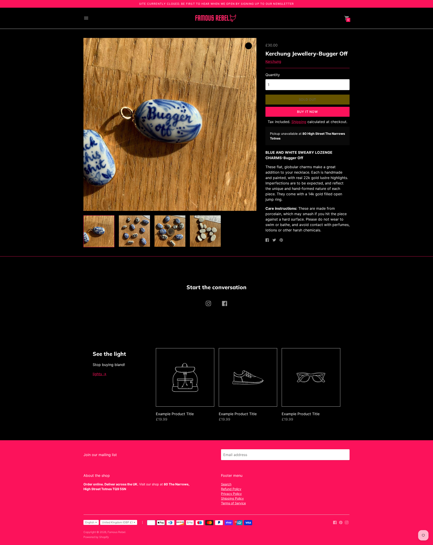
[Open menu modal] (86, 18)
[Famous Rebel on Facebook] (335, 522)
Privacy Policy (231, 494)
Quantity (272, 75)
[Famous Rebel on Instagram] (346, 522)
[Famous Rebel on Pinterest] (341, 522)
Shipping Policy (232, 498)
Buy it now (307, 112)
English (89, 522)
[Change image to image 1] (98, 231)
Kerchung (273, 61)
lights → (99, 374)
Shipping (298, 121)
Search (226, 484)
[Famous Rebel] (215, 18)
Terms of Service (233, 503)
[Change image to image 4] (205, 231)
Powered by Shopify (96, 537)
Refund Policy (231, 489)
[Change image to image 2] (134, 231)
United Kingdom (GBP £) (117, 522)
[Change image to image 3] (169, 231)
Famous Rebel (116, 532)
